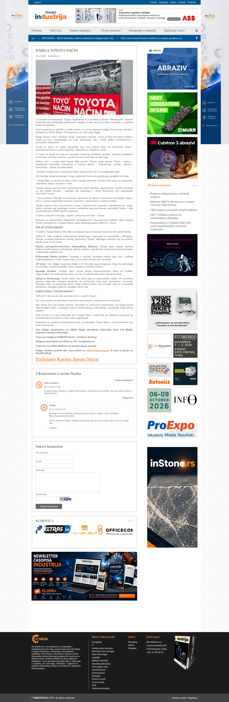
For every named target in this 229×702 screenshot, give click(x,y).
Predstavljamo (98, 673)
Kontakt (182, 2)
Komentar (40, 470)
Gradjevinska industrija (102, 648)
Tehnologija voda (100, 667)
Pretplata (192, 2)
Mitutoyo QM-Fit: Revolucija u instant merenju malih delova (172, 195)
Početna (37, 30)
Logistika (96, 657)
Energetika (97, 642)
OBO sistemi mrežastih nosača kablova (174, 201)
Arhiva (173, 2)
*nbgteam (192, 697)
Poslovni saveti (99, 679)
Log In (37, 2)
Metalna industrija (100, 660)
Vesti (94, 685)
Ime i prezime (42, 453)
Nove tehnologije (99, 654)
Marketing (163, 2)
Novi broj (55, 30)
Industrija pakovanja (101, 664)
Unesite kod (41, 494)
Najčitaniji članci (174, 30)
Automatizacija (98, 670)
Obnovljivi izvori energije (103, 651)
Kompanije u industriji (142, 30)
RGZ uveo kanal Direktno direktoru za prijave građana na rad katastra (130, 38)
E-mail (39, 461)
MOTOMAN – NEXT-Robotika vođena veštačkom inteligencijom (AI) (49, 38)
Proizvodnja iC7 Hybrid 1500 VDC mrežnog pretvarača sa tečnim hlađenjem (171, 217)
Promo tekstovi (111, 30)
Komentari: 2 (54, 56)
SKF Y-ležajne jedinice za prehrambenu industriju (166, 208)
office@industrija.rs (97, 350)
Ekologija (96, 676)
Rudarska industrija (101, 688)
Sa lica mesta (98, 682)
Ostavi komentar (124, 380)
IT (93, 645)
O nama (153, 2)
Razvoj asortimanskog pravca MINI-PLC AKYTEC (172, 228)
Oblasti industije (80, 30)
